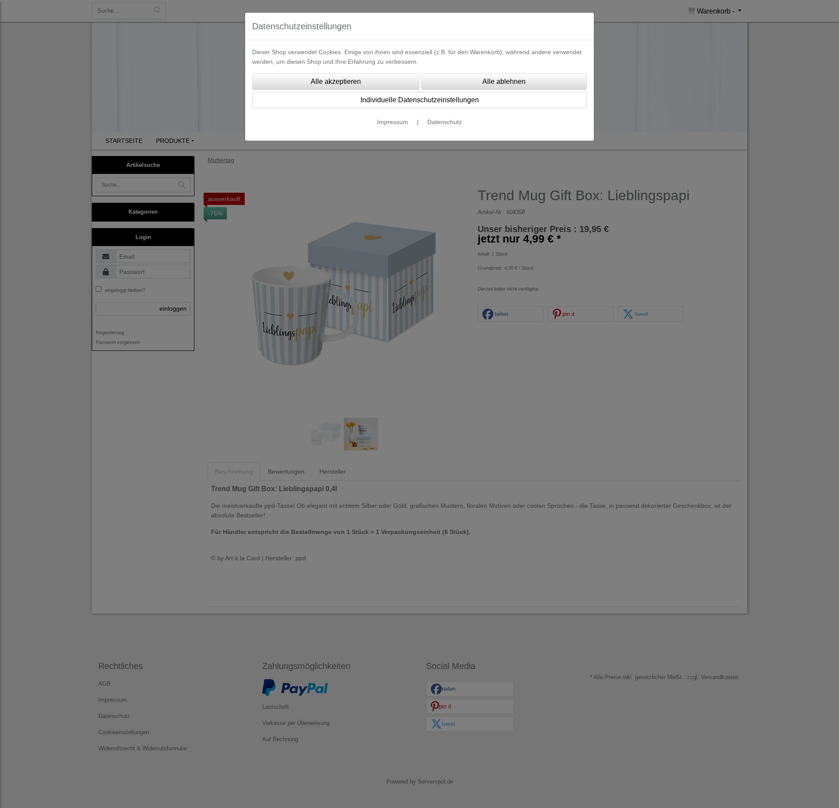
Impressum (392, 121)
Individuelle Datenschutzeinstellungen (420, 100)
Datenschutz (444, 121)
